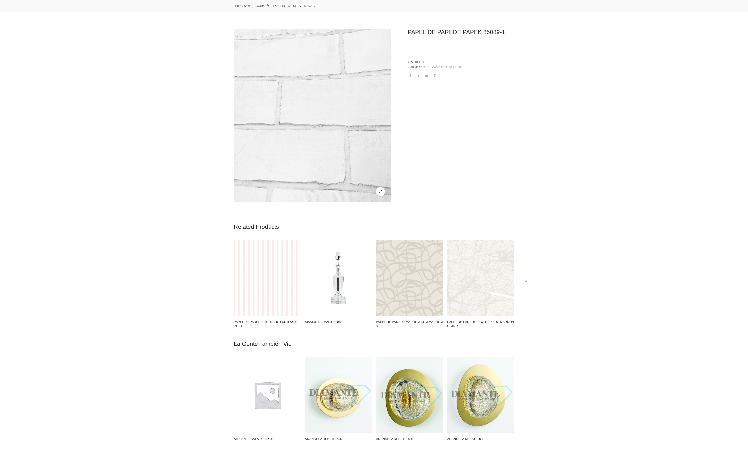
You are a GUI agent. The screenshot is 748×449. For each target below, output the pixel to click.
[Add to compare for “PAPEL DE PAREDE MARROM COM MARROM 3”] (438, 311)
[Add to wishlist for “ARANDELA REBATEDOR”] (357, 428)
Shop (247, 5)
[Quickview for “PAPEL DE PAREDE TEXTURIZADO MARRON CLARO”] (481, 278)
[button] (380, 191)
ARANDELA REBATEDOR (323, 439)
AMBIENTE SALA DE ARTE (253, 439)
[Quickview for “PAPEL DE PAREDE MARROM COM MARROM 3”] (410, 278)
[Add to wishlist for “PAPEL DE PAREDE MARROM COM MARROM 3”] (428, 311)
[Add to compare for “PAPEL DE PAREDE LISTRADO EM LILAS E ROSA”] (296, 311)
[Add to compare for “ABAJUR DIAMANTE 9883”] (367, 311)
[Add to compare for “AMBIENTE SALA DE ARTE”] (296, 428)
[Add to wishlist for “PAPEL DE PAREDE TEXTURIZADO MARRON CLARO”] (500, 311)
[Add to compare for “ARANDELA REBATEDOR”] (367, 428)
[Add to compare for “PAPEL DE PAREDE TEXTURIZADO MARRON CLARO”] (509, 311)
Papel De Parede (451, 66)
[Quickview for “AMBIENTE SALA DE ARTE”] (267, 395)
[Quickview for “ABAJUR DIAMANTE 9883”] (338, 278)
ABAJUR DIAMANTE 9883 (323, 322)
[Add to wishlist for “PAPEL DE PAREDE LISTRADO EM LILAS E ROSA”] (286, 311)
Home (237, 5)
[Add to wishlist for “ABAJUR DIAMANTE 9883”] (357, 311)
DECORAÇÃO (261, 5)
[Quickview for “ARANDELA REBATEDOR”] (338, 395)
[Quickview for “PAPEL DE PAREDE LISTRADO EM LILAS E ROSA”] (267, 278)
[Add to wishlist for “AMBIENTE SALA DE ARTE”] (286, 428)
